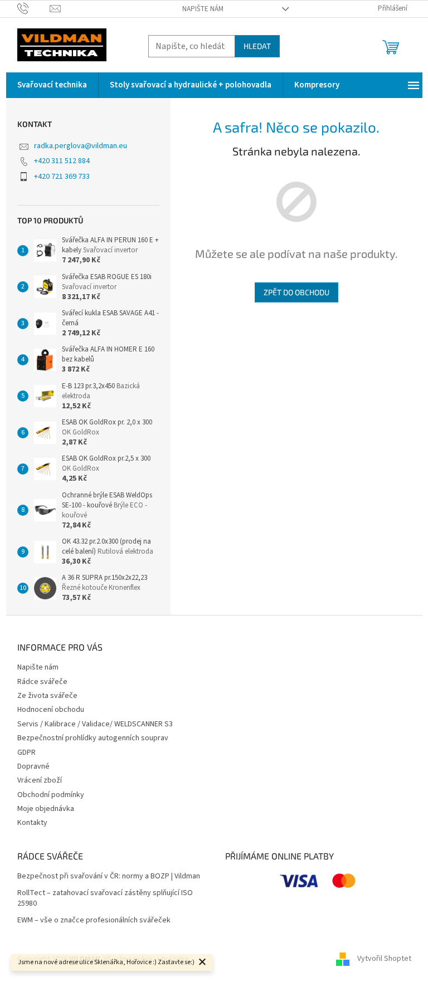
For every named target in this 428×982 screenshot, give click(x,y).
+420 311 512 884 (62, 161)
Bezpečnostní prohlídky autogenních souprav (92, 738)
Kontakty (32, 822)
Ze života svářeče (47, 695)
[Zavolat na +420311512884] (33, 8)
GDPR (26, 752)
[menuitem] (52, 85)
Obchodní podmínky (50, 794)
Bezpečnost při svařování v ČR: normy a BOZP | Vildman (108, 876)
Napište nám (202, 9)
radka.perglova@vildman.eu (80, 146)
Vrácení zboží (39, 780)
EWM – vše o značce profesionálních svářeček (94, 920)
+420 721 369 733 (62, 176)
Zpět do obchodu (296, 292)
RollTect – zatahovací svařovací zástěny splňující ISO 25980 (105, 898)
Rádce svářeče (42, 681)
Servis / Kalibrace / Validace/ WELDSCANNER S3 (95, 724)
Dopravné (33, 766)
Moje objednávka (45, 808)
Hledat (257, 46)
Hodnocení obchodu (50, 709)
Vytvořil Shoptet (384, 959)
